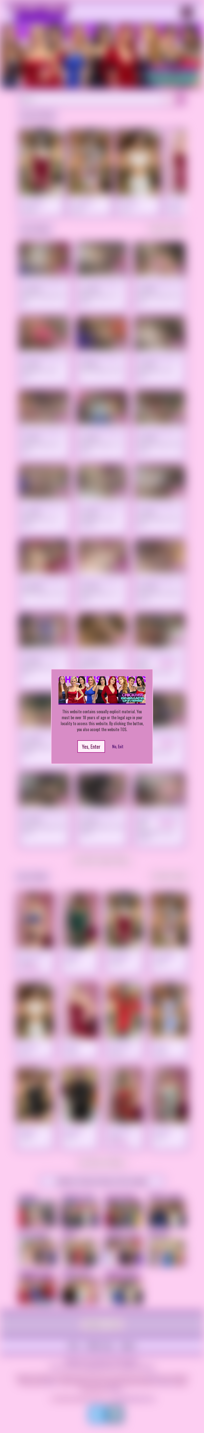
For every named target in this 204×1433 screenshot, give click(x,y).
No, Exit (117, 746)
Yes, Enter (91, 746)
